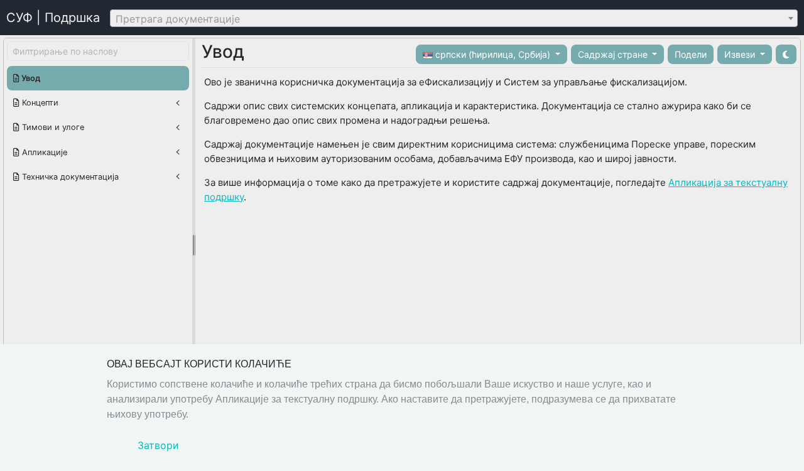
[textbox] (454, 19)
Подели (691, 54)
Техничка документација (69, 176)
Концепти (38, 102)
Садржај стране (614, 54)
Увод (29, 78)
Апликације (43, 152)
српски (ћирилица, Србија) (493, 54)
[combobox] (454, 18)
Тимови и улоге (51, 127)
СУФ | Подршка (53, 17)
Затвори (158, 445)
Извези (741, 54)
